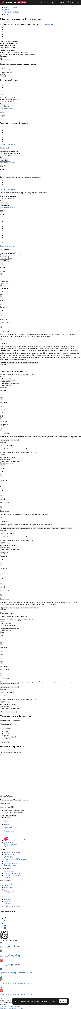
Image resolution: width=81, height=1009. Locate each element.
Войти (62, 2)
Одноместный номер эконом (9, 440)
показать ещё (5, 106)
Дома (6, 889)
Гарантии (7, 861)
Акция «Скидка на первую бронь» (15, 860)
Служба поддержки (10, 844)
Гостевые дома (9, 831)
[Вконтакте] (5, 923)
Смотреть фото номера (7, 91)
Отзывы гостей (9, 854)
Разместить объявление (12, 873)
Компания (7, 899)
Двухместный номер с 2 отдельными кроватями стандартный (19, 362)
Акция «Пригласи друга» (12, 858)
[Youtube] (5, 926)
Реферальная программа (12, 905)
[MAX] (5, 921)
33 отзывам (14, 41)
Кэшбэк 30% (8, 856)
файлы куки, (25, 1001)
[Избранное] (53, 2)
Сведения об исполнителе (8, 815)
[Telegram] (5, 916)
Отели (6, 821)
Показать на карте (47, 24)
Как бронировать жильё (12, 852)
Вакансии (7, 901)
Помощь (7, 877)
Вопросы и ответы (10, 865)
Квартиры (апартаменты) (12, 884)
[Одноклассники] (5, 918)
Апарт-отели (8, 828)
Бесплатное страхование (12, 875)
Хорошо (63, 1001)
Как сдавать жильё (10, 872)
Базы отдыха (8, 893)
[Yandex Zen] (5, 929)
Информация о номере (7, 108)
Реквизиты (7, 903)
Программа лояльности (12, 906)
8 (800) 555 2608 (9, 846)
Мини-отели (8, 824)
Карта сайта (4, 1004)
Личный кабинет (9, 842)
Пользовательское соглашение (10, 1006)
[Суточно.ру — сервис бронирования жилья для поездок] (9, 2)
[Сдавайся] (41, 2)
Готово (3, 76)
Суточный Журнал (10, 863)
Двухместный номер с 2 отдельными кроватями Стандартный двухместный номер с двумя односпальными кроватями (36, 528)
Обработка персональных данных (11, 1008)
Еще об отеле (5, 742)
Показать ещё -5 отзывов (8, 712)
